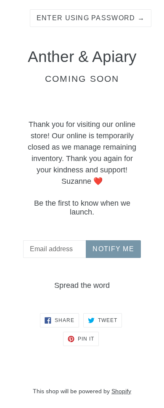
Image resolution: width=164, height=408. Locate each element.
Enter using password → (91, 17)
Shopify (121, 391)
